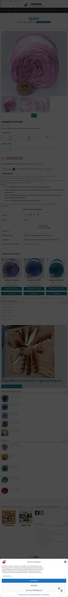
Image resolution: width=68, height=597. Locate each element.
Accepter (34, 580)
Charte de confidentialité (35, 594)
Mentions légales (46, 594)
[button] (65, 562)
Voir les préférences (34, 590)
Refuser (34, 585)
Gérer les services (7, 576)
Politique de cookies (23, 594)
